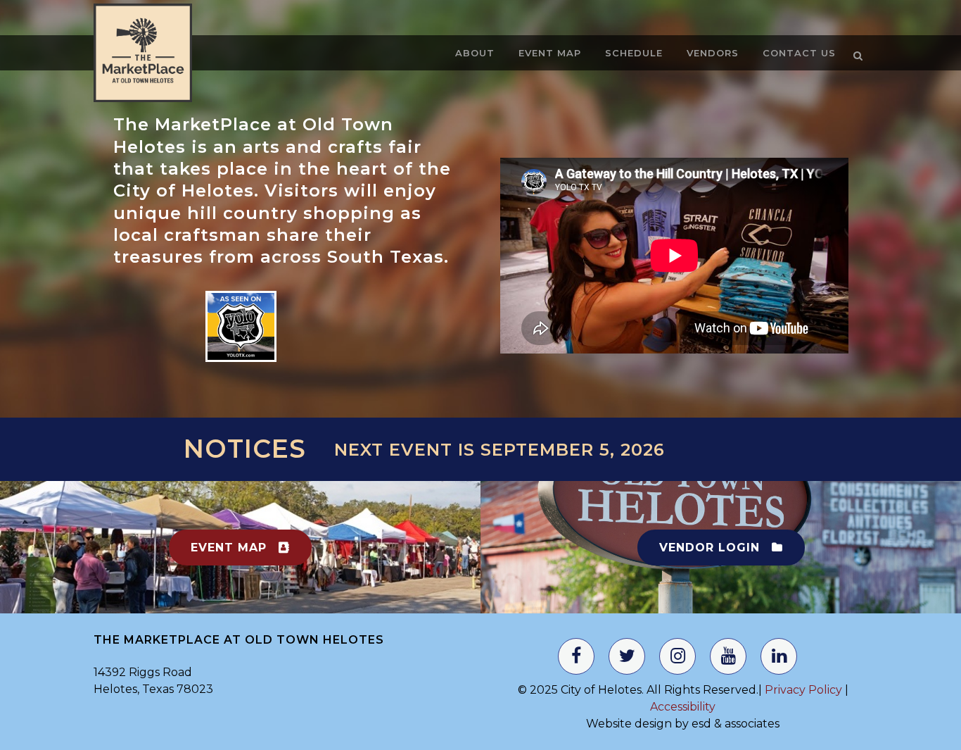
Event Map (229, 547)
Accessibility (682, 706)
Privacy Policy (802, 689)
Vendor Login (709, 547)
